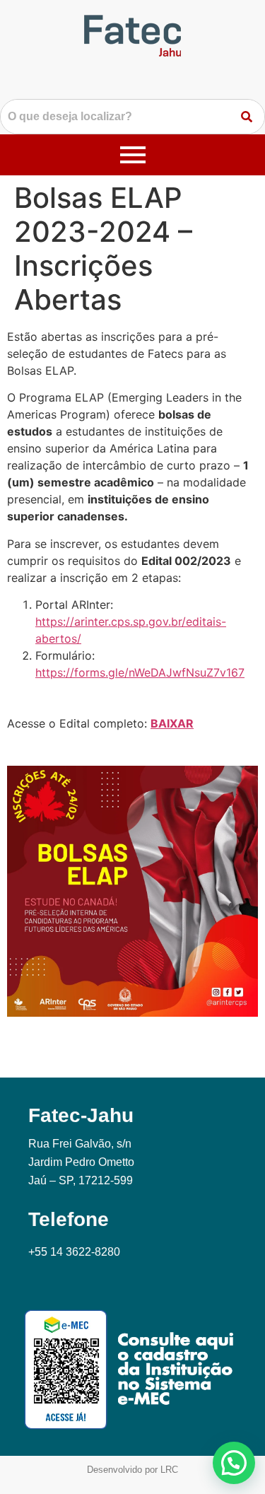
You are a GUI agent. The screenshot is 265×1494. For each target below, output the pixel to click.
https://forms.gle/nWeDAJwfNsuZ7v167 (140, 672)
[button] (234, 1463)
